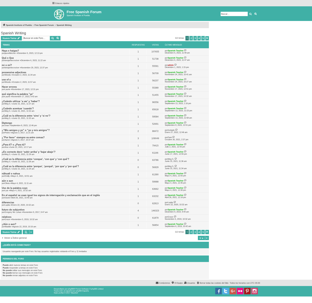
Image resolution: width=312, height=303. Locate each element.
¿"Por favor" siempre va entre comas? (23, 137)
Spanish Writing (13, 33)
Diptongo (7, 123)
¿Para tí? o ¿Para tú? (14, 144)
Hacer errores (9, 86)
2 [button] (191, 38)
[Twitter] (225, 291)
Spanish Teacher (175, 51)
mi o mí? (7, 65)
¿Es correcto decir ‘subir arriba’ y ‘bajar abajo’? (28, 152)
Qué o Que (8, 58)
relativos (6, 217)
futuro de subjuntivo (13, 209)
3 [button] (195, 38)
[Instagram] (254, 291)
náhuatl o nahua (11, 173)
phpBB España (82, 291)
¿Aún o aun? (9, 224)
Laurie (7, 89)
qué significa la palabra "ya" (17, 94)
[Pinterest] (247, 291)
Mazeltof (74, 293)
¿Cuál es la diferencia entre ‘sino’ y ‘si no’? (26, 115)
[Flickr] (240, 291)
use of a (6, 79)
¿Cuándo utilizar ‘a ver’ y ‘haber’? (21, 101)
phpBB (71, 289)
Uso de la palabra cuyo (14, 188)
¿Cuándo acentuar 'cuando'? (18, 108)
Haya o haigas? (10, 50)
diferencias (8, 202)
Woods (8, 75)
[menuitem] (212, 283)
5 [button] (203, 38)
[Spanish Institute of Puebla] (59, 13)
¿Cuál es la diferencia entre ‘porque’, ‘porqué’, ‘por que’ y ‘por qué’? (40, 166)
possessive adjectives (14, 72)
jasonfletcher (10, 53)
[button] (207, 38)
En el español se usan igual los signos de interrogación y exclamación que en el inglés (51, 195)
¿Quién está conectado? (17, 245)
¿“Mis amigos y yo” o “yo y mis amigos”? (26, 130)
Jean (7, 125)
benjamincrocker (12, 60)
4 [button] (199, 38)
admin (171, 65)
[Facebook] (218, 291)
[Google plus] (233, 291)
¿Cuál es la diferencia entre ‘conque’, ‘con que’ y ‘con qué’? (35, 159)
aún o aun (7, 180)
